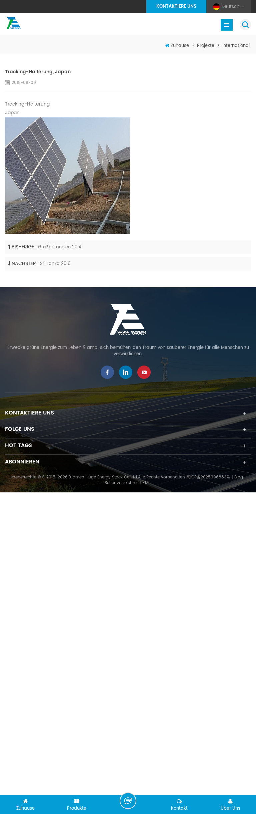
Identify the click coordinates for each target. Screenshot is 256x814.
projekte (205, 45)
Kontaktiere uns (176, 6)
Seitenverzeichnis (121, 483)
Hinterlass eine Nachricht (128, 800)
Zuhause (180, 45)
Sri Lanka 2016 (55, 263)
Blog (238, 477)
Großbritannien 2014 (59, 247)
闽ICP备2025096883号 (208, 477)
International (236, 45)
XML (146, 483)
